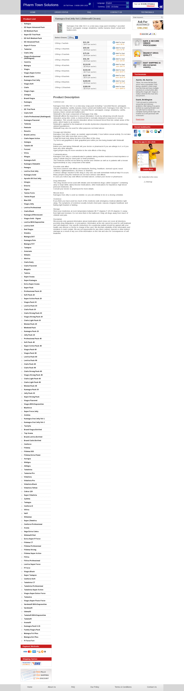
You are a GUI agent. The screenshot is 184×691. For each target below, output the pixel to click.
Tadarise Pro (29, 473)
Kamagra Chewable (32, 164)
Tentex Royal (29, 197)
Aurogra (27, 459)
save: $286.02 (120, 88)
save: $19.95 (120, 55)
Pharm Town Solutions (40, 5)
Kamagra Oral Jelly (32, 80)
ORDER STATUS (61, 12)
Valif (26, 513)
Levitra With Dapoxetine (34, 222)
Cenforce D (28, 506)
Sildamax (28, 517)
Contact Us (152, 687)
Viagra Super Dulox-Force (34, 593)
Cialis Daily (29, 262)
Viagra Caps (29, 91)
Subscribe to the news (150, 177)
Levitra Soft (29, 226)
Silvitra (27, 258)
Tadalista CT (29, 582)
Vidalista (28, 477)
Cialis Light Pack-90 (32, 382)
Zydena (27, 499)
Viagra (26, 69)
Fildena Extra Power (32, 455)
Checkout (151, 6)
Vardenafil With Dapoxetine (35, 604)
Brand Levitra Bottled (33, 437)
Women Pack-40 (30, 386)
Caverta (27, 62)
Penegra (27, 168)
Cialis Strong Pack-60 (33, 371)
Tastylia (27, 426)
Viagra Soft (29, 84)
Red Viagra (28, 229)
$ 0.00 (144, 4)
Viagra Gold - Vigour (32, 218)
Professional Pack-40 (32, 339)
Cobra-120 (28, 491)
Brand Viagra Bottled (33, 430)
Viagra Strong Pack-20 (33, 317)
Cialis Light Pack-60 (32, 379)
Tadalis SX (28, 146)
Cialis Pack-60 (30, 364)
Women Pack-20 (30, 324)
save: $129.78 (120, 77)
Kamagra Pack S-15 (32, 626)
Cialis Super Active (32, 138)
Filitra (26, 557)
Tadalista (28, 470)
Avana (26, 528)
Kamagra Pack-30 (31, 390)
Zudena (27, 415)
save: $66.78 (120, 66)
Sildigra (27, 462)
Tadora (27, 273)
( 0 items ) (151, 4)
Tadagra (27, 502)
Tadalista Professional (33, 586)
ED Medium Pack (31, 31)
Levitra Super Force (32, 564)
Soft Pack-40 (29, 342)
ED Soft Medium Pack (33, 38)
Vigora (26, 189)
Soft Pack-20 (29, 295)
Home (29, 687)
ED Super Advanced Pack (34, 27)
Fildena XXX (29, 451)
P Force (27, 568)
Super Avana (29, 277)
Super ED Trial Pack (32, 35)
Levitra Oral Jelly (31, 171)
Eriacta (27, 186)
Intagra (27, 182)
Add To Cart (120, 42)
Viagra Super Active (32, 73)
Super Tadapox (30, 575)
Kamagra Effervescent (33, 215)
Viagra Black (29, 572)
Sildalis (27, 255)
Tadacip (27, 124)
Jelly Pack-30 (29, 393)
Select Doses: (61, 38)
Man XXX (27, 200)
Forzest (27, 149)
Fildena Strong (30, 550)
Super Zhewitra (30, 521)
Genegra (27, 142)
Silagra (27, 157)
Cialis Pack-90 (30, 368)
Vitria (26, 153)
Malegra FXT (29, 244)
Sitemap (149, 182)
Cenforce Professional (33, 524)
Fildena (27, 448)
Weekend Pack (30, 328)
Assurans (28, 251)
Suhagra (27, 24)
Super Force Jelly (31, 411)
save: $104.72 (120, 72)
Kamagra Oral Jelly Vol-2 (34, 422)
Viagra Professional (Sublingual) (32, 57)
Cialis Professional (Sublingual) (37, 117)
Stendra (27, 233)
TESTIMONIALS (147, 12)
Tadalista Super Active (33, 590)
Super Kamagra (30, 280)
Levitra (27, 106)
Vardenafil (28, 608)
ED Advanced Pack (31, 42)
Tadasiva (28, 597)
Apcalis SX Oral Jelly (32, 178)
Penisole (27, 127)
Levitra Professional (32, 208)
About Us (52, 687)
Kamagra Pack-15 (31, 331)
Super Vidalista (30, 495)
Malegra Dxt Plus (31, 637)
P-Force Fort (29, 641)
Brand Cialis (29, 77)
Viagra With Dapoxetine (34, 404)
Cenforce (27, 444)
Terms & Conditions (123, 687)
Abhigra (27, 466)
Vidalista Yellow (30, 488)
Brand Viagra (29, 98)
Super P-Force (30, 46)
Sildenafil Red (30, 535)
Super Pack (28, 288)
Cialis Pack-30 (30, 309)
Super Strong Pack (31, 397)
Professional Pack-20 (32, 291)
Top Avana (28, 433)
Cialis (26, 87)
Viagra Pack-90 (30, 353)
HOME (32, 12)
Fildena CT (28, 542)
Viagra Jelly (29, 204)
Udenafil (27, 612)
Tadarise (27, 49)
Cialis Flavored (30, 266)
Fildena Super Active (32, 553)
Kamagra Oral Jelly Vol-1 (34, 419)
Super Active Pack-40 (33, 346)
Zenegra (27, 95)
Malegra (27, 66)
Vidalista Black (30, 484)
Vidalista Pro (29, 481)
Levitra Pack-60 (30, 357)
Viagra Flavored (30, 400)
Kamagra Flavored (31, 120)
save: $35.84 (120, 61)
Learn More (148, 169)
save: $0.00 (120, 44)
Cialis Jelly (28, 53)
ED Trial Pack (29, 109)
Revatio (27, 131)
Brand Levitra (29, 135)
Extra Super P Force (32, 539)
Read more (140, 119)
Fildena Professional (32, 546)
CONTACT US (116, 12)
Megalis (27, 269)
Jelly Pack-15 (29, 335)
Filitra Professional (32, 561)
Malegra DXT (29, 237)
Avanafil (27, 622)
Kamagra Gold (30, 175)
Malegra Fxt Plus (31, 633)
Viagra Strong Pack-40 (33, 375)
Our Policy (94, 687)
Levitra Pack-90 (30, 360)
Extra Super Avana (31, 284)
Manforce (28, 408)
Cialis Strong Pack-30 (33, 313)
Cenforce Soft (29, 579)
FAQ (89, 12)
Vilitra (26, 510)
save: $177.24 (120, 83)
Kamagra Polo (30, 240)
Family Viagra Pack (32, 630)
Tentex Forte (29, 193)
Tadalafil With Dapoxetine (35, 615)
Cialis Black (29, 211)
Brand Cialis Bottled (32, 440)
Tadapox (27, 248)
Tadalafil (28, 619)
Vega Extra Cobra (31, 531)
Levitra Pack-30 (30, 306)
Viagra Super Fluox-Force (34, 601)
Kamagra (28, 102)
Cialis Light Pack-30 (32, 320)
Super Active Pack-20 (33, 299)
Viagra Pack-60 (30, 349)
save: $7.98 (120, 50)
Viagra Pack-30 (30, 302)
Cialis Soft (28, 113)
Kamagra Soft (30, 160)
